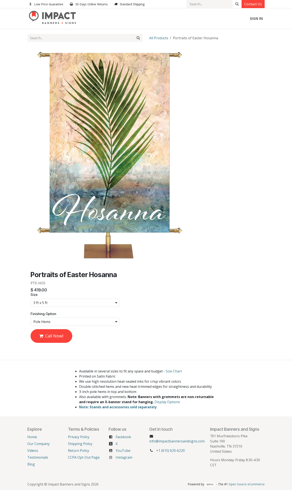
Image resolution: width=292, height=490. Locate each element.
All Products (158, 38)
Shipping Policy (80, 443)
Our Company (38, 443)
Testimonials (37, 457)
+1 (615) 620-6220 (170, 450)
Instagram (124, 457)
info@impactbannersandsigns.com (177, 441)
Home (32, 437)
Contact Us (253, 4)
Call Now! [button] (54, 336)
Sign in (256, 18)
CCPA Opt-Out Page (84, 457)
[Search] (237, 4)
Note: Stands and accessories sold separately (117, 407)
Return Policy (78, 450)
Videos (32, 450)
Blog (31, 464)
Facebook (123, 437)
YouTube (123, 450)
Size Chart (174, 371)
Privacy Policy (78, 437)
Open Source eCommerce (247, 484)
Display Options (167, 402)
